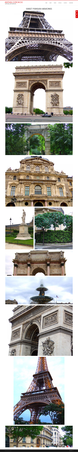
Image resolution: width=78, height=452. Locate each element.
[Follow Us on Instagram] (72, 450)
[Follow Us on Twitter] (71, 450)
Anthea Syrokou (14, 2)
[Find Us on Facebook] (70, 450)
